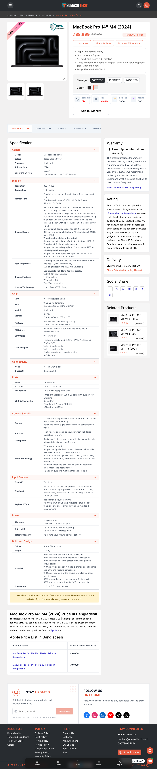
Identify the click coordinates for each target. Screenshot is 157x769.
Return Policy (41, 740)
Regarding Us (14, 733)
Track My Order (15, 740)
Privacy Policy (42, 752)
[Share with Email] (129, 288)
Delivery (98, 128)
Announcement (70, 740)
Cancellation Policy (44, 748)
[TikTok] (118, 715)
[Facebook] (87, 715)
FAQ (65, 752)
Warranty (79, 128)
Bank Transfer (70, 748)
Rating (62, 128)
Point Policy (41, 737)
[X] (126, 715)
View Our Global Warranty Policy (124, 187)
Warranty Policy (43, 756)
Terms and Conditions (18, 737)
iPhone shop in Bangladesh (121, 213)
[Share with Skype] (110, 295)
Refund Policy (42, 744)
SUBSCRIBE (64, 711)
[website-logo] (75, 5)
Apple (54, 630)
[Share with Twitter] (116, 288)
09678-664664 (127, 743)
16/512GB (97, 80)
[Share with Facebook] (110, 288)
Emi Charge (68, 744)
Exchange (68, 737)
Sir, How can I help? (133, 761)
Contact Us (68, 733)
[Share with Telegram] (142, 288)
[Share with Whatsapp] (123, 288)
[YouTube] (110, 715)
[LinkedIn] (103, 715)
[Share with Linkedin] (135, 288)
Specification (20, 128)
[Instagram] (95, 715)
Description (43, 128)
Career (10, 744)
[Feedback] (150, 750)
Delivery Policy (42, 733)
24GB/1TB (132, 80)
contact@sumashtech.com (133, 739)
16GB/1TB (114, 80)
